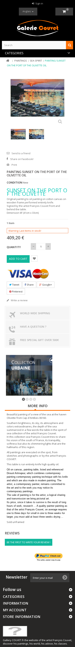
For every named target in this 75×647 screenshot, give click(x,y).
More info (38, 405)
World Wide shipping (35, 313)
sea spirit (36, 60)
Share (30, 284)
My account (15, 610)
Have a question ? (33, 326)
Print (14, 164)
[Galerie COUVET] (37, 28)
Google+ (47, 284)
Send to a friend (21, 153)
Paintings (20, 60)
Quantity (14, 247)
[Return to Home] (7, 60)
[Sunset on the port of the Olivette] (19, 134)
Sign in (39, 3)
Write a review (19, 300)
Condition (14, 182)
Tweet (15, 284)
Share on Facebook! (21, 159)
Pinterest (16, 291)
